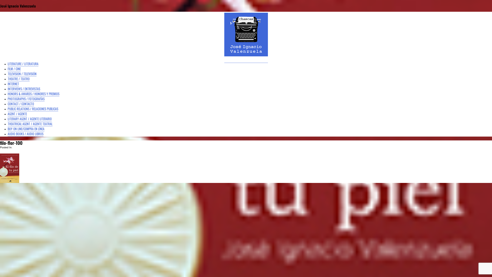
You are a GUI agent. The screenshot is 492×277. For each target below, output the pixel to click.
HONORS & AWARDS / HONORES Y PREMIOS (33, 94)
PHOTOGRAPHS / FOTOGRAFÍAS (26, 99)
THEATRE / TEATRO (19, 79)
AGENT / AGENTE (17, 114)
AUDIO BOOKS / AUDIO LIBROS (25, 134)
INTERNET (13, 84)
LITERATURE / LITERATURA (23, 64)
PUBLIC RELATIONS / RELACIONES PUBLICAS (33, 109)
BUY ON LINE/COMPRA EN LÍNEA (26, 129)
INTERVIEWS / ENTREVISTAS (24, 89)
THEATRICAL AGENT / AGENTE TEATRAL (30, 124)
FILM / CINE (14, 69)
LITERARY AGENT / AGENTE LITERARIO (30, 119)
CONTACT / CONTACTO (21, 104)
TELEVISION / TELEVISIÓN (22, 74)
